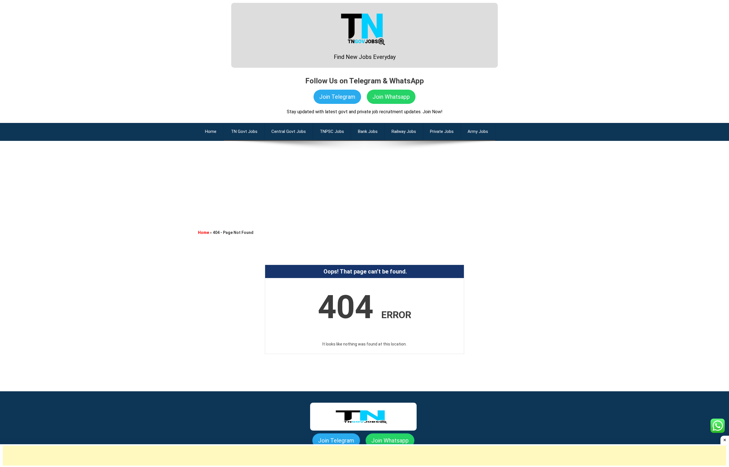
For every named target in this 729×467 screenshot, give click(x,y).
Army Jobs (478, 131)
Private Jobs (442, 131)
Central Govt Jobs (288, 131)
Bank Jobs (368, 131)
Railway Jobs (404, 131)
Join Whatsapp (391, 96)
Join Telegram (337, 96)
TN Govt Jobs (244, 131)
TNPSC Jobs (332, 131)
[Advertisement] (364, 181)
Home (203, 232)
